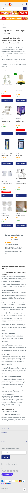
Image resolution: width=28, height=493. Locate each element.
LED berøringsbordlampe (6, 89)
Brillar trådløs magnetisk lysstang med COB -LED (6, 154)
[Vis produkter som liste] (26, 70)
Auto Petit (18, 87)
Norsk (3, 464)
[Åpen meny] (2, 4)
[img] (14, 237)
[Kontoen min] (22, 4)
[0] (25, 4)
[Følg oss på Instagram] (8, 471)
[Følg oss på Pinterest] (11, 471)
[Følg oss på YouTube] (14, 471)
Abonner (6, 457)
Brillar (3, 151)
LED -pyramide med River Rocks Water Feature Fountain (21, 121)
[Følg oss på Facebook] (2, 471)
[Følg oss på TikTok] (17, 471)
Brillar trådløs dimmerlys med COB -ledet (21, 154)
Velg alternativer (7, 100)
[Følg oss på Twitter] (5, 471)
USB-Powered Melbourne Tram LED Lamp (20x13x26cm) (21, 90)
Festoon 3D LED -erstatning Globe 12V (5, 120)
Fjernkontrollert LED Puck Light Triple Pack (6, 216)
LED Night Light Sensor (20, 215)
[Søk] (25, 8)
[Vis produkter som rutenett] (23, 70)
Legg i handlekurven (21, 100)
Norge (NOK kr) (12, 464)
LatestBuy (18, 181)
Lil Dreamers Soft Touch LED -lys (6, 184)
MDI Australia (4, 87)
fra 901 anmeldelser (14, 239)
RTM (2, 118)
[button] (3, 250)
